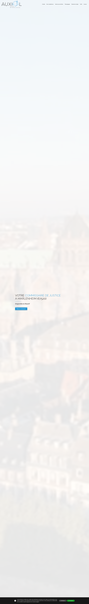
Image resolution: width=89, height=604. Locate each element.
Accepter (71, 600)
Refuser (63, 600)
